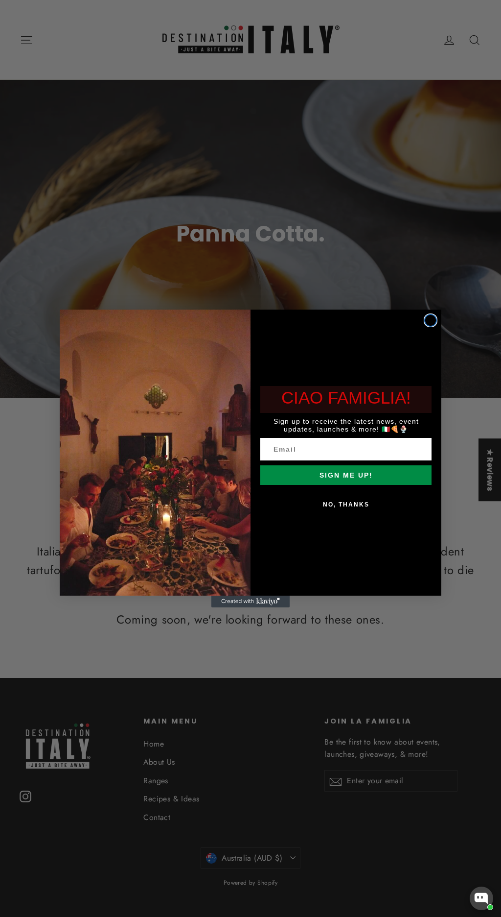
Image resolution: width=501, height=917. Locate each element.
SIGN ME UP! (346, 475)
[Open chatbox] (481, 898)
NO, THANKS (346, 504)
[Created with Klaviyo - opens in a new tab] (250, 601)
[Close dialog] (430, 320)
